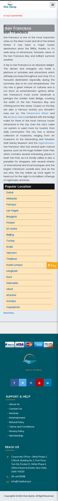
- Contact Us (14, 408)
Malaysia (11, 198)
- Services (12, 413)
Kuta (9, 277)
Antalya (11, 301)
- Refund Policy (15, 422)
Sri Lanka (11, 228)
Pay (53, 265)
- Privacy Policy (15, 431)
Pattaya (11, 204)
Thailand (11, 259)
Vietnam (11, 253)
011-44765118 (18, 476)
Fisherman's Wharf (38, 113)
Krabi (9, 247)
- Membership (15, 435)
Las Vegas (12, 210)
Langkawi (11, 271)
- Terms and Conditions (20, 426)
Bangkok (11, 216)
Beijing (10, 234)
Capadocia (13, 307)
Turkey (10, 241)
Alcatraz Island (16, 117)
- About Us (13, 404)
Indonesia (12, 283)
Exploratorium (46, 143)
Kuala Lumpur (14, 265)
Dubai (9, 192)
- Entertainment (16, 417)
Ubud (9, 289)
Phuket (10, 222)
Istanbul (11, 295)
